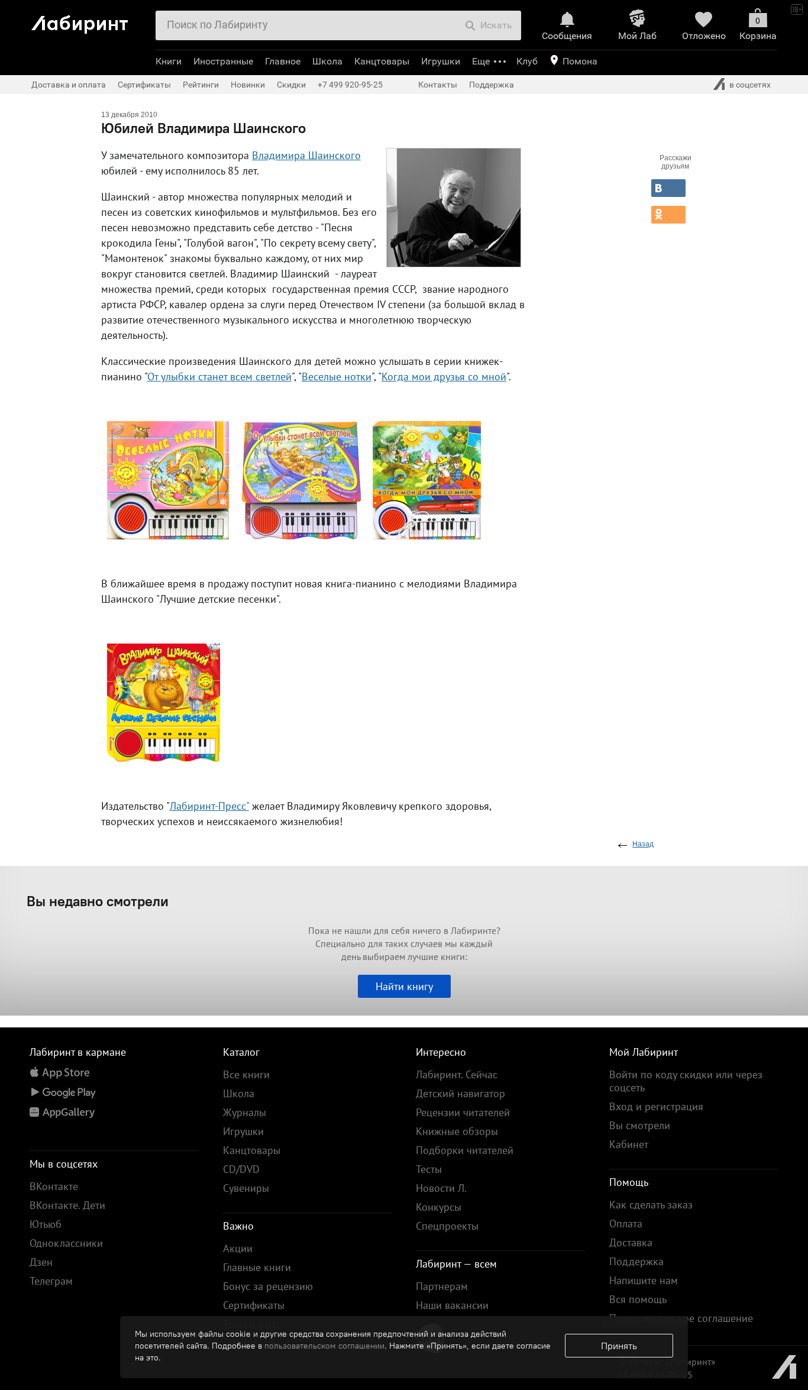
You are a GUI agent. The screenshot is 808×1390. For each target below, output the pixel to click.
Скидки (291, 84)
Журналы (244, 1112)
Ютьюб (46, 1224)
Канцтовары (381, 61)
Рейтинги (201, 84)
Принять (619, 1346)
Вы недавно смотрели (98, 901)
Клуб (527, 61)
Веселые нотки (336, 376)
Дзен (41, 1262)
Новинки (248, 84)
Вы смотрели (639, 1125)
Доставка (630, 1242)
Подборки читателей (464, 1150)
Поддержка (491, 84)
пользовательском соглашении (324, 1345)
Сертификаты (144, 84)
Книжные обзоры (457, 1131)
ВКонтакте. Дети (67, 1205)
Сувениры (246, 1188)
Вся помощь (638, 1299)
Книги (169, 61)
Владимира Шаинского (306, 155)
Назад (643, 844)
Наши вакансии (452, 1305)
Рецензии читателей (463, 1112)
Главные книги (257, 1267)
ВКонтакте (54, 1186)
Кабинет (628, 1144)
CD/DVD (241, 1169)
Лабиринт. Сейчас (456, 1074)
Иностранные (223, 61)
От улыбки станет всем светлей (219, 376)
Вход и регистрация (656, 1106)
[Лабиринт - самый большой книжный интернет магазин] (89, 20)
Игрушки (440, 61)
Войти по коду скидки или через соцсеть (685, 1081)
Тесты (429, 1169)
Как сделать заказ (651, 1204)
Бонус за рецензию (268, 1286)
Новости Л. (441, 1188)
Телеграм (51, 1281)
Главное (282, 61)
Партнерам (442, 1286)
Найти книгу (404, 986)
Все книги (246, 1074)
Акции (238, 1248)
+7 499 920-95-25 (350, 84)
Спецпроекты (447, 1226)
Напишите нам (643, 1280)
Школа (327, 61)
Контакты (437, 84)
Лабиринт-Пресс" (209, 806)
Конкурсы (438, 1207)
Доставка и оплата (68, 84)
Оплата (625, 1223)
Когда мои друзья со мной (444, 376)
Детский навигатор (460, 1093)
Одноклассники (66, 1243)
